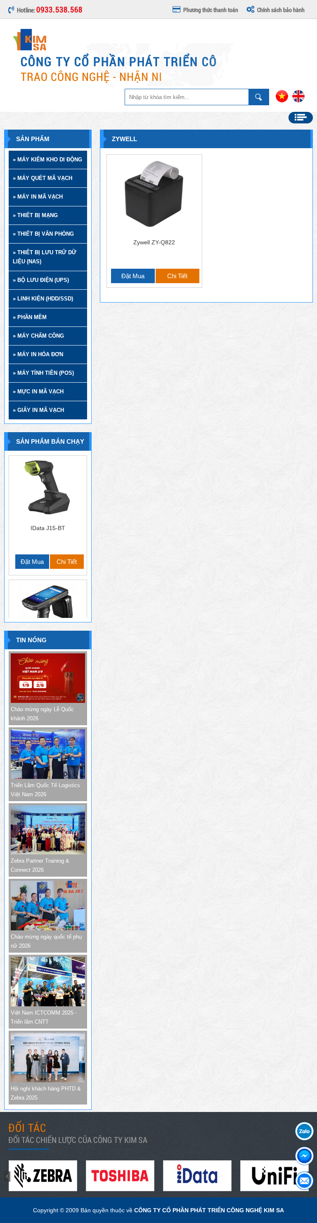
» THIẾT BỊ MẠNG (35, 215)
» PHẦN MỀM (30, 317)
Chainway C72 (48, 599)
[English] (298, 101)
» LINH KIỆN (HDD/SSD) (43, 299)
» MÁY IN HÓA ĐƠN (38, 354)
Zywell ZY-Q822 (154, 242)
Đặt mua (32, 508)
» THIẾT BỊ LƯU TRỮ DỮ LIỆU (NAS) (44, 257)
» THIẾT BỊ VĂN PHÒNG (43, 234)
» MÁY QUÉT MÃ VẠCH (42, 178)
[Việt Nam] (282, 101)
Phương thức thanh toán (210, 10)
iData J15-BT (48, 475)
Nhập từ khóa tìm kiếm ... (258, 97)
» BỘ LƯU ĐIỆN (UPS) (41, 280)
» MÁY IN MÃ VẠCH (38, 197)
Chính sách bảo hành (281, 10)
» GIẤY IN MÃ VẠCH (38, 410)
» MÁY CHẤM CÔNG (38, 336)
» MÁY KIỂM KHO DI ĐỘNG (47, 159)
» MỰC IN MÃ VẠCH (38, 391)
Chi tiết (67, 508)
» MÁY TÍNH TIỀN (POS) (43, 373)
